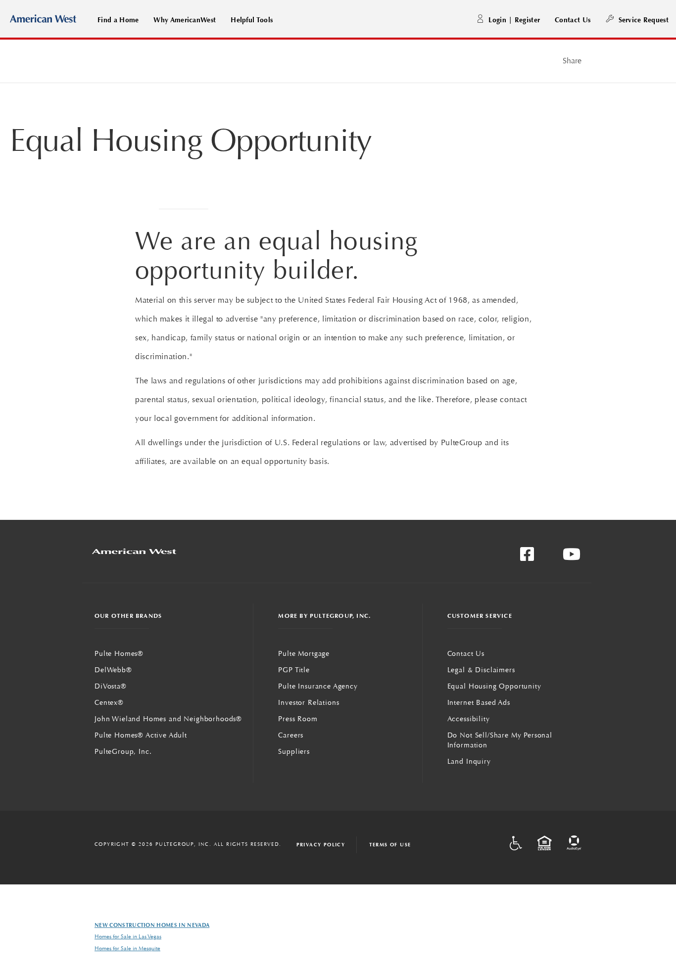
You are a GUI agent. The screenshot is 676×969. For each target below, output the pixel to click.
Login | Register (514, 19)
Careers (290, 735)
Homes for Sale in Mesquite (127, 948)
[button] (118, 20)
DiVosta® (111, 686)
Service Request (644, 19)
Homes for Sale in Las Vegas (128, 936)
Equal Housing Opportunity (494, 686)
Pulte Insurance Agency (317, 686)
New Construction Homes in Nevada (152, 925)
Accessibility (468, 718)
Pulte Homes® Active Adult (141, 735)
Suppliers (294, 751)
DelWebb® (113, 669)
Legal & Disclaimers (481, 669)
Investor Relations (308, 702)
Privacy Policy (320, 844)
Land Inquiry (469, 761)
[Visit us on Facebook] (527, 557)
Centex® (109, 702)
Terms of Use (390, 844)
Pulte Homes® (119, 653)
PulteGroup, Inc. (123, 751)
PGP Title (294, 669)
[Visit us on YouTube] (571, 557)
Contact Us (572, 19)
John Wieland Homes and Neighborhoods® (168, 718)
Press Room (297, 718)
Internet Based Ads (478, 702)
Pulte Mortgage (304, 653)
